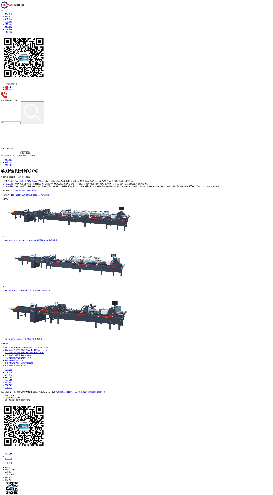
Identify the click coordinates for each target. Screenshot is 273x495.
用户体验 (8, 27)
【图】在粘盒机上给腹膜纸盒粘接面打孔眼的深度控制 (31, 195)
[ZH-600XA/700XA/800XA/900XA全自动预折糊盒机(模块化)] (69, 286)
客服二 (13, 474)
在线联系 (8, 459)
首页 (14, 155)
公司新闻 (32, 155)
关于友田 (8, 22)
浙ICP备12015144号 (65, 392)
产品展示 (8, 16)
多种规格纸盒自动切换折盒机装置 (24, 191)
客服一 (7, 474)
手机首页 (8, 454)
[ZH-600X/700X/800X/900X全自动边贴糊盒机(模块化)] (69, 335)
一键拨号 (8, 463)
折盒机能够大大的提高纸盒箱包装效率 (29, 181)
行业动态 (8, 162)
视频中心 (8, 19)
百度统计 (78, 392)
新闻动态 (8, 24)
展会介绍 (8, 165)
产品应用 (8, 29)
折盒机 (8, 184)
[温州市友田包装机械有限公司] (13, 8)
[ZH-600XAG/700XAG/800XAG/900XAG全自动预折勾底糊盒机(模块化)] (69, 236)
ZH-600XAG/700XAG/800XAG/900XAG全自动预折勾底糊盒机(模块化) (31, 240)
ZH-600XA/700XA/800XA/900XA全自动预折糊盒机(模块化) (27, 290)
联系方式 (8, 32)
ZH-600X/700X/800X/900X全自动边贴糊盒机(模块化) (24, 339)
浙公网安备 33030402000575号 (93, 392)
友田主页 (8, 14)
